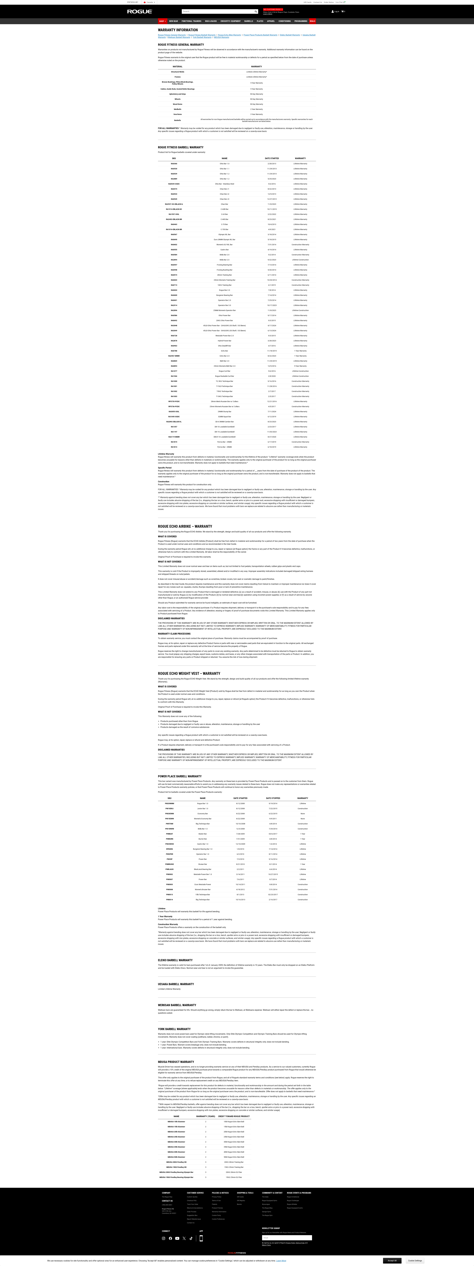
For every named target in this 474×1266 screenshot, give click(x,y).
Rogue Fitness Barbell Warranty (202, 35)
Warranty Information (219, 1212)
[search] (220, 11)
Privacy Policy (216, 1197)
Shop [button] (161, 21)
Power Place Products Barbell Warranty (260, 35)
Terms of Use (216, 1200)
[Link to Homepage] (140, 11)
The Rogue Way (167, 1197)
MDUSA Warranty (221, 37)
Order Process (191, 1212)
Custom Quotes (192, 1197)
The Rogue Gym (267, 1215)
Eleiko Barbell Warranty (290, 35)
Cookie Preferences (218, 1219)
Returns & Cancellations (195, 1208)
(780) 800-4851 (167, 1205)
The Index (265, 1197)
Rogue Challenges (293, 1200)
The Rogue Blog (267, 1208)
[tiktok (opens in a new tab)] (191, 1238)
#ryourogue (266, 1204)
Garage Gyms (266, 1212)
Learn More (281, 1261)
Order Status (329, 2)
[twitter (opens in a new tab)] (184, 1238)
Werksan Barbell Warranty (179, 37)
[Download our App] (201, 1238)
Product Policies (217, 1208)
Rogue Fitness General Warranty (172, 35)
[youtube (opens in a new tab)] (177, 1238)
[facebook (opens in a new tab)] (170, 1238)
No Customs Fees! (272, 9)
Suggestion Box (192, 1215)
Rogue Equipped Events (295, 1208)
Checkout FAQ (191, 1200)
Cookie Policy (216, 1215)
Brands (239, 1204)
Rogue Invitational (293, 1197)
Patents (214, 1204)
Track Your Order (192, 1204)
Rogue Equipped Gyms (269, 1200)
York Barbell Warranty (202, 37)
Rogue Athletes (292, 1204)
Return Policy (266, 1245)
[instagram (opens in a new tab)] (163, 1238)
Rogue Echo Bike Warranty (229, 35)
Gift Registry (241, 1200)
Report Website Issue (194, 1219)
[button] (256, 11)
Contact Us (317, 2)
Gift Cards (307, 2)
